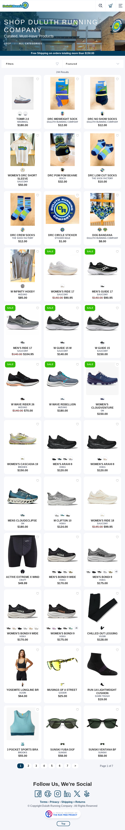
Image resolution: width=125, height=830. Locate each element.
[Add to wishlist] (37, 79)
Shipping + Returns (73, 802)
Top (63, 823)
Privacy (54, 802)
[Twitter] (77, 794)
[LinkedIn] (67, 794)
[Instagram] (57, 794)
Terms (44, 802)
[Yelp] (87, 794)
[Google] (48, 794)
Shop (7, 43)
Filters (10, 63)
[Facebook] (38, 794)
